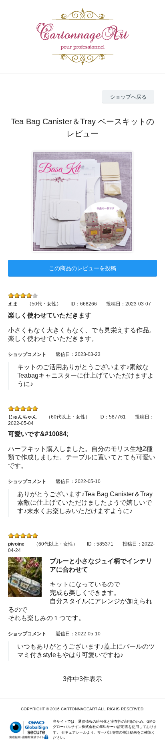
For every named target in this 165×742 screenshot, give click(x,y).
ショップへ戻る (128, 97)
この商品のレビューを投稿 (82, 268)
